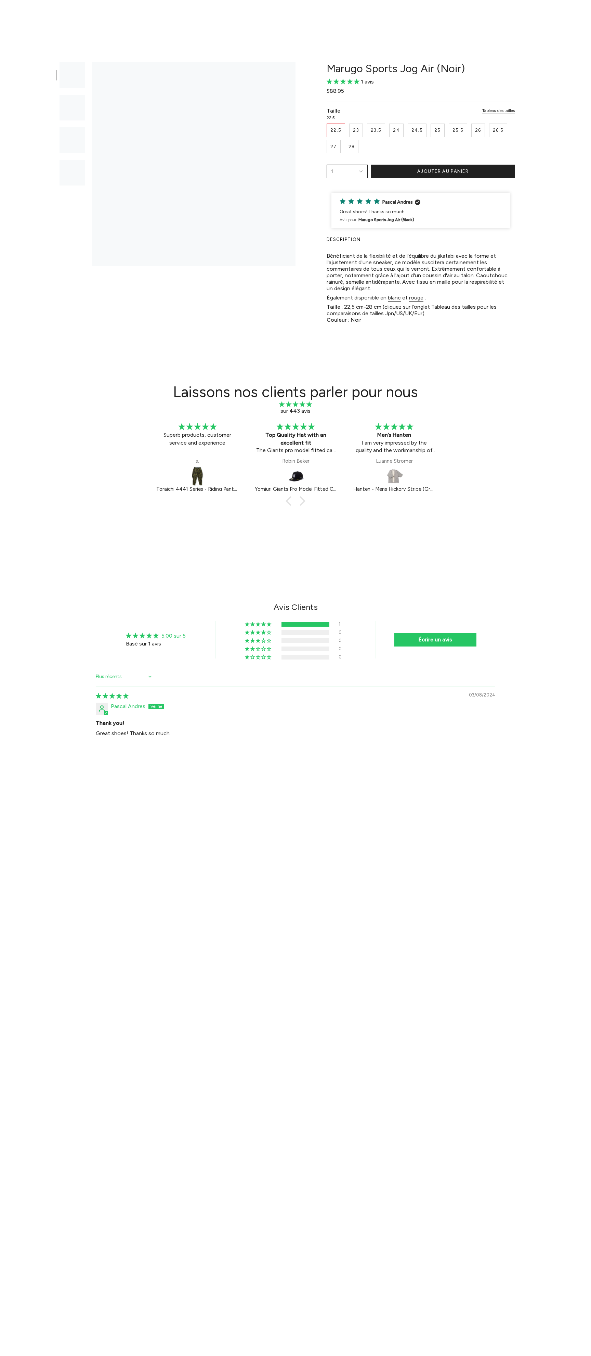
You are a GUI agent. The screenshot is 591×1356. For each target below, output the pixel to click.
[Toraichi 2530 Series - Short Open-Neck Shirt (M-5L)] (395, 476)
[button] (191, 16)
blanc (394, 297)
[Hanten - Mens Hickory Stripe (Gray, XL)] (296, 476)
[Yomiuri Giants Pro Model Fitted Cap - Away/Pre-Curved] (198, 476)
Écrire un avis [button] (435, 639)
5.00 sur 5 (173, 635)
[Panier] (576, 16)
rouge (416, 297)
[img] (295, 404)
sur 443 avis (295, 411)
